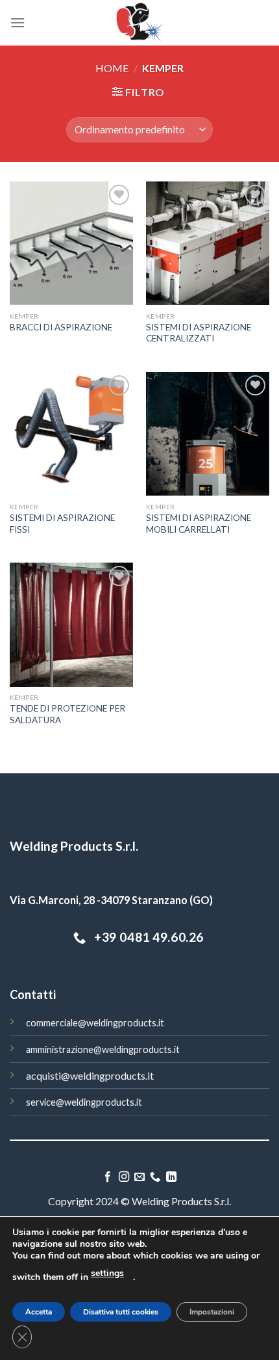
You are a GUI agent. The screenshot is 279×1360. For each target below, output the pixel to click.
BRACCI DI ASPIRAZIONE (61, 327)
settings (107, 1273)
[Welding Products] (139, 23)
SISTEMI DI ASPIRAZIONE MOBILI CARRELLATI (198, 524)
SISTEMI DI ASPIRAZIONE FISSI (62, 524)
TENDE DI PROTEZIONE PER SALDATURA (67, 714)
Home (111, 68)
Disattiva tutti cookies (120, 1312)
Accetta (38, 1312)
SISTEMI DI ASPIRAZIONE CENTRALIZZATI (198, 333)
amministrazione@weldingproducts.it (103, 1049)
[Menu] (17, 22)
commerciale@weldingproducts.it (95, 1022)
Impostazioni (211, 1312)
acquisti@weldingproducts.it (90, 1075)
